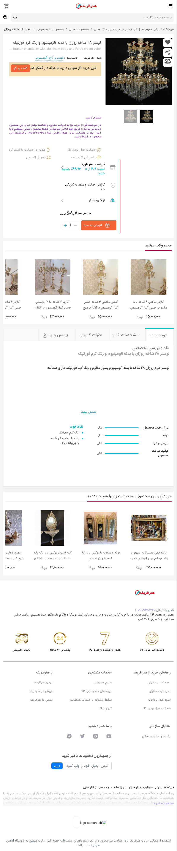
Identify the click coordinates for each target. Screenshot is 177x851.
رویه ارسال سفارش (159, 682)
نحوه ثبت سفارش (160, 691)
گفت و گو (20, 68)
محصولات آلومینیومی (50, 29)
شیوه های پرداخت (159, 700)
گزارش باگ (105, 708)
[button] (10, 288)
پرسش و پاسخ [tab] (56, 335)
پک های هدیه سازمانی (156, 736)
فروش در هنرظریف (41, 691)
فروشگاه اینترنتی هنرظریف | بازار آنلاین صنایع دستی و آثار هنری (133, 29)
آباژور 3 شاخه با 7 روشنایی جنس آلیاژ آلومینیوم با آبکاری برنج (52, 308)
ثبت (57, 766)
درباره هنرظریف (43, 682)
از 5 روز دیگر (97, 200)
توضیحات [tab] (159, 335)
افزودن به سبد (93, 225)
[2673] (167, 42)
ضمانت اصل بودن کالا (81, 150)
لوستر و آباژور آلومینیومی (49, 58)
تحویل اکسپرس (35, 157)
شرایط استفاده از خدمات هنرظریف (91, 700)
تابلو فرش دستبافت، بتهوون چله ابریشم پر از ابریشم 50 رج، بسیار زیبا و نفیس (148, 558)
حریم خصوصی (102, 682)
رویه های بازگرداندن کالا (96, 691)
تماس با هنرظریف (41, 700)
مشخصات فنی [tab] (126, 335)
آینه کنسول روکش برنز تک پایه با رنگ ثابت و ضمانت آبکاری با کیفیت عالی (52, 558)
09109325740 (146, 610)
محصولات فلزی (78, 29)
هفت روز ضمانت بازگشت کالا (27, 150)
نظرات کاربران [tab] (91, 335)
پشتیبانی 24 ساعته (83, 157)
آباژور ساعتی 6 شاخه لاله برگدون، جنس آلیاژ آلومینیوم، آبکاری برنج (148, 308)
